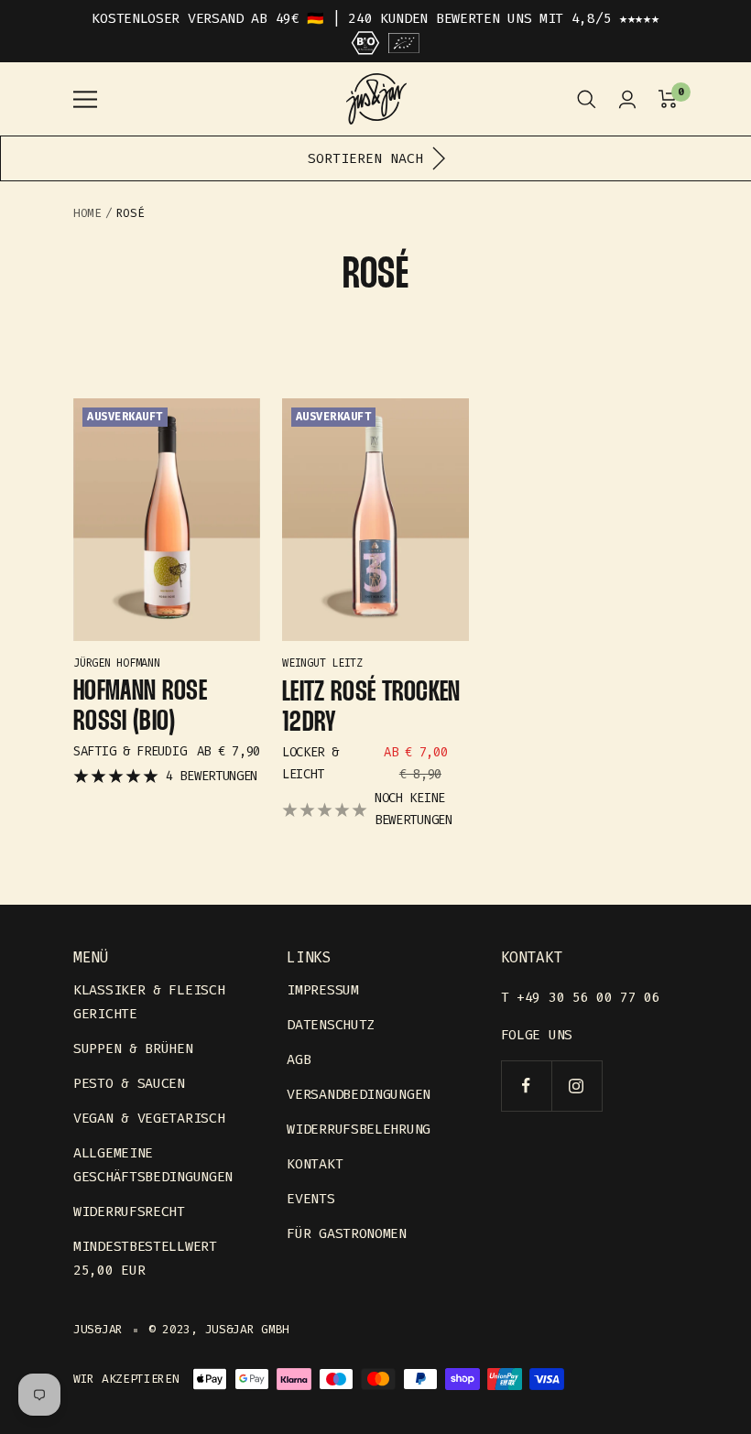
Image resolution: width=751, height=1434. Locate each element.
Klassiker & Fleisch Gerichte (148, 1002)
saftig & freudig (129, 751)
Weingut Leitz (322, 663)
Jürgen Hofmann (116, 663)
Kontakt (315, 1164)
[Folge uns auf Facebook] (526, 1085)
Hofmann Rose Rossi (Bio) (140, 707)
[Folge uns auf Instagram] (576, 1085)
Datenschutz (331, 1025)
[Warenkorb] (668, 99)
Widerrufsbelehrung (358, 1129)
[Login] (627, 99)
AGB (298, 1059)
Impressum (322, 990)
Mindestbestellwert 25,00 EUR (145, 1258)
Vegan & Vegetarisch (148, 1118)
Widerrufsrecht (129, 1211)
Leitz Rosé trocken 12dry (371, 707)
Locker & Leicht (310, 763)
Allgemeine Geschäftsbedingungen (153, 1165)
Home (87, 213)
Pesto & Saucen (129, 1083)
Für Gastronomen (347, 1233)
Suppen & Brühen (133, 1048)
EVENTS (310, 1199)
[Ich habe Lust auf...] (586, 99)
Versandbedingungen (358, 1094)
